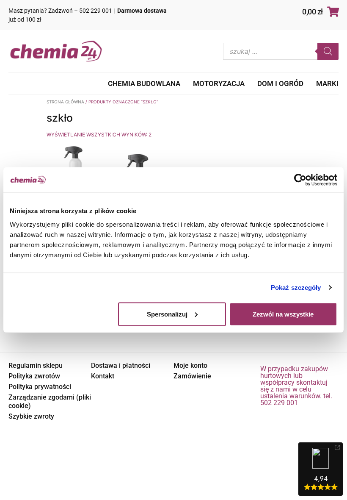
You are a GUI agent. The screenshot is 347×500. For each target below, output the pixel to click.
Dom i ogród (280, 83)
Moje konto (190, 365)
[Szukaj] (328, 51)
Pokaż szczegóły (296, 287)
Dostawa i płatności (120, 365)
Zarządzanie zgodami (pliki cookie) (49, 401)
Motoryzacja (219, 83)
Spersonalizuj (167, 313)
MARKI (327, 83)
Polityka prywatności (39, 387)
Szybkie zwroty (31, 416)
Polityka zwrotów (34, 376)
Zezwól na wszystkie (283, 313)
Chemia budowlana (144, 83)
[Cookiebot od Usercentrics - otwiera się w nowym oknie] (300, 180)
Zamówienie (192, 376)
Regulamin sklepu (35, 365)
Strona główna (65, 101)
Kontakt (102, 376)
